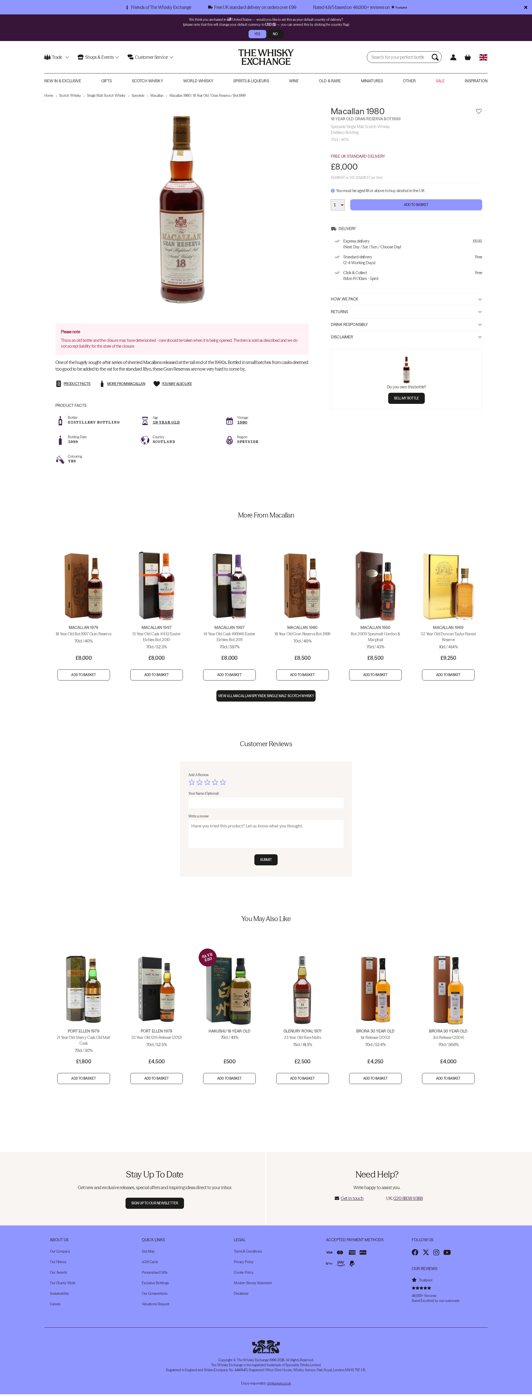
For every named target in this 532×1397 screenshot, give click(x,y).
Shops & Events (99, 57)
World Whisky (198, 80)
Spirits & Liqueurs (251, 80)
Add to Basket (416, 205)
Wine (294, 80)
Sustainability (59, 1293)
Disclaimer (342, 337)
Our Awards (58, 1272)
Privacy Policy (244, 1262)
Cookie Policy (243, 1272)
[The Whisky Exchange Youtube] (447, 1252)
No (275, 34)
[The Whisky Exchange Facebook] (415, 1252)
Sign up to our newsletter (154, 1203)
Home (48, 95)
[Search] (435, 57)
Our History (58, 1262)
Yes (257, 34)
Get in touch (352, 1198)
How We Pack (345, 299)
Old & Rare (330, 80)
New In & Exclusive (62, 80)
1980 (242, 422)
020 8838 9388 (408, 1198)
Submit (266, 860)
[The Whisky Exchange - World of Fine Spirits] (266, 57)
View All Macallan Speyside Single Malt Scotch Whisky (266, 696)
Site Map (148, 1251)
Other (409, 80)
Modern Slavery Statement (253, 1283)
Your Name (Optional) (203, 793)
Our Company (60, 1251)
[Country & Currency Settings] (483, 57)
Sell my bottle (406, 398)
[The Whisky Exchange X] (426, 1252)
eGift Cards (150, 1262)
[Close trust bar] (526, 7)
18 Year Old (166, 422)
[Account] (453, 57)
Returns (339, 311)
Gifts (106, 80)
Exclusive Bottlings (155, 1283)
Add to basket (83, 675)
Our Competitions (154, 1293)
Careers (55, 1304)
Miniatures (372, 80)
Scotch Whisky (147, 80)
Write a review (198, 816)
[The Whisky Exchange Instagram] (436, 1252)
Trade (57, 57)
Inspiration (476, 80)
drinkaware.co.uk (279, 1383)
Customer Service (151, 57)
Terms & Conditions (248, 1251)
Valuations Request (155, 1304)
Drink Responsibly (349, 324)
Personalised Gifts (154, 1272)
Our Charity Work (62, 1283)
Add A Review (198, 775)
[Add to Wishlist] (479, 111)
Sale (440, 80)
